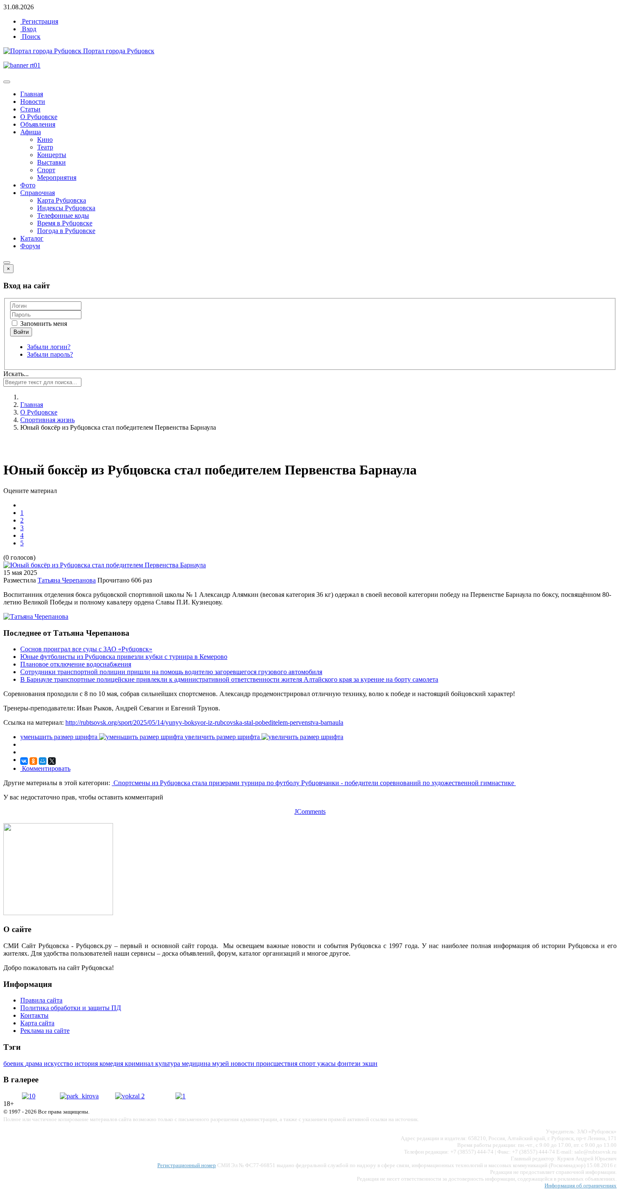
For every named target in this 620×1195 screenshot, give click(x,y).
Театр (45, 147)
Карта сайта (37, 1023)
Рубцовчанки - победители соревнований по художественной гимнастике (408, 782)
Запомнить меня (43, 323)
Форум (30, 245)
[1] (180, 1096)
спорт (308, 1063)
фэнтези (349, 1063)
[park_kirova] (79, 1096)
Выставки (51, 162)
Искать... (16, 373)
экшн (369, 1063)
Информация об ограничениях (581, 1185)
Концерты (51, 154)
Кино (45, 139)
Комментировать (45, 768)
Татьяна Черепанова (67, 580)
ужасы (327, 1063)
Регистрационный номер (186, 1165)
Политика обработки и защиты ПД (70, 1007)
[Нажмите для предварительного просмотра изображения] (104, 565)
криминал (140, 1063)
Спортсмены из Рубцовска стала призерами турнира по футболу (206, 782)
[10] (28, 1096)
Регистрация (39, 21)
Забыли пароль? (50, 354)
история (87, 1063)
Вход (28, 29)
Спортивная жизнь (47, 419)
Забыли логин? (48, 346)
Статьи (30, 109)
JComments (310, 811)
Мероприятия (56, 177)
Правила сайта (41, 1000)
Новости (32, 101)
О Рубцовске (38, 116)
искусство (59, 1063)
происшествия (277, 1063)
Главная (31, 94)
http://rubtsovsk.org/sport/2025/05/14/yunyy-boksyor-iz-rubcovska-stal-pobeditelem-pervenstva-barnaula (204, 722)
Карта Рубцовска (61, 200)
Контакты (34, 1015)
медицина (197, 1063)
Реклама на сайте (45, 1030)
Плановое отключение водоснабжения (75, 664)
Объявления (37, 124)
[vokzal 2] (130, 1096)
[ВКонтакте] (24, 761)
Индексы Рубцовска (66, 207)
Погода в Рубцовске (66, 230)
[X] (52, 761)
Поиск (30, 36)
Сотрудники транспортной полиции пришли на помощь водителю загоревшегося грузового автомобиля (171, 671)
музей (221, 1063)
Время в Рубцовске (64, 223)
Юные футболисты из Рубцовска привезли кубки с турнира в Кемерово (123, 656)
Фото (27, 185)
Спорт (46, 169)
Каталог (31, 238)
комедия (112, 1063)
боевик (14, 1063)
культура (168, 1063)
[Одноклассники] (33, 761)
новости (243, 1063)
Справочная (37, 192)
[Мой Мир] (42, 761)
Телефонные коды (63, 215)
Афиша (30, 131)
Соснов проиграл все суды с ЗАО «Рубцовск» (86, 649)
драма (34, 1063)
